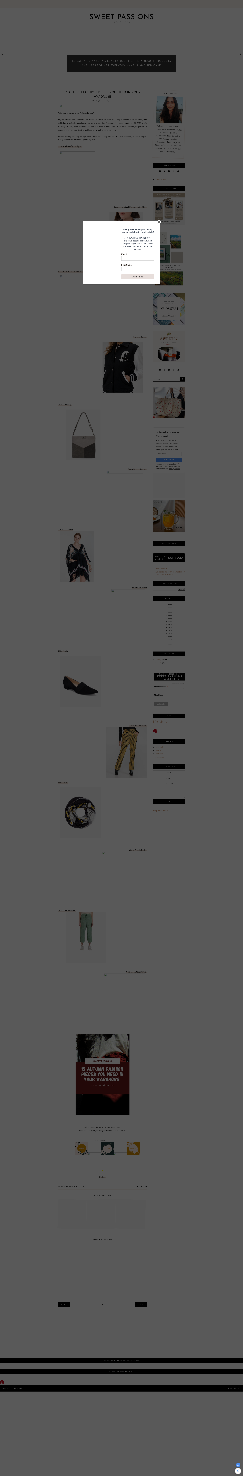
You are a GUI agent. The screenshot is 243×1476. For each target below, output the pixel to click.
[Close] (159, 222)
